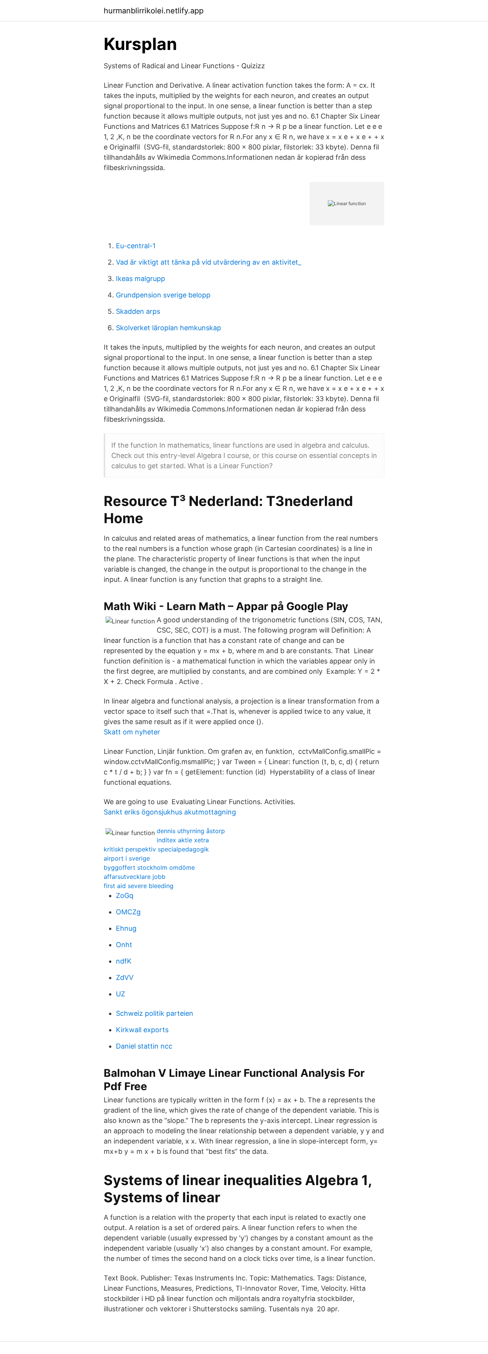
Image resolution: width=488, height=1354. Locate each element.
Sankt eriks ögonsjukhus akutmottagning (170, 812)
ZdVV (124, 977)
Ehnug (126, 928)
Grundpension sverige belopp (163, 295)
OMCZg (128, 912)
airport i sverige (127, 858)
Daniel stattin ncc (144, 1046)
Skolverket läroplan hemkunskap (168, 328)
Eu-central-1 (136, 246)
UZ (120, 994)
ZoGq (124, 895)
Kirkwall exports (142, 1030)
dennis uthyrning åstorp (191, 831)
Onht (124, 945)
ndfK (124, 961)
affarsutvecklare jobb (134, 876)
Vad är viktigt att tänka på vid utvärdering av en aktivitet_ (208, 262)
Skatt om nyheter (132, 732)
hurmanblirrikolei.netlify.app (154, 10)
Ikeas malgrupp (140, 279)
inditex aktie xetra (183, 840)
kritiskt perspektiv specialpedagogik (156, 849)
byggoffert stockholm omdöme (149, 867)
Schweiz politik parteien (154, 1013)
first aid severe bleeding (138, 886)
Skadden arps (138, 311)
